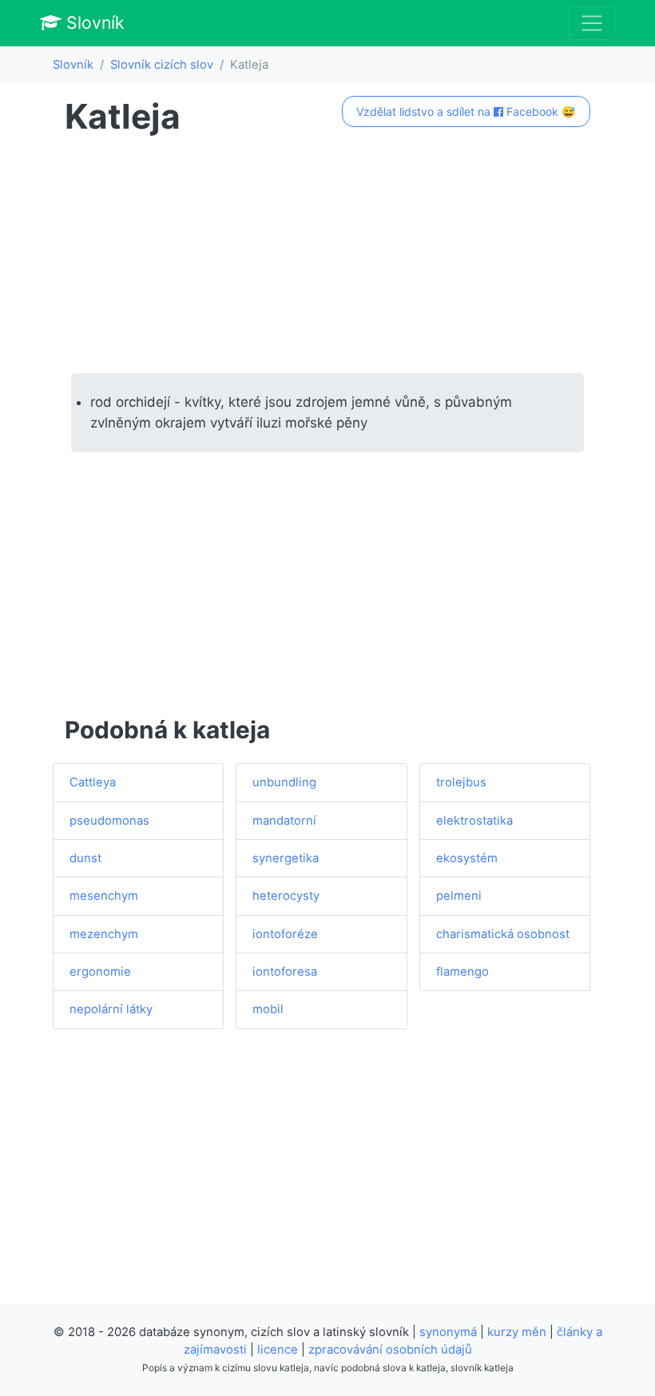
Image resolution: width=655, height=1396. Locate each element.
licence (277, 1349)
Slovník (93, 22)
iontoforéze (285, 934)
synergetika (285, 858)
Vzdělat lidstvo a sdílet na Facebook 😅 (465, 111)
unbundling (284, 782)
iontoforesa (284, 971)
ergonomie (100, 971)
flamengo (462, 971)
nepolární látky (111, 1009)
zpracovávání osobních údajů (390, 1349)
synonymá (448, 1332)
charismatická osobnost (503, 934)
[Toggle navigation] (592, 23)
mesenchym (103, 896)
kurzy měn (516, 1332)
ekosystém (467, 858)
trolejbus (461, 782)
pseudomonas (109, 820)
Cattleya (92, 782)
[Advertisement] (327, 255)
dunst (85, 858)
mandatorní (284, 820)
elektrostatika (474, 820)
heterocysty (286, 896)
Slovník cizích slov (161, 65)
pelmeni (459, 896)
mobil (268, 1009)
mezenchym (103, 934)
